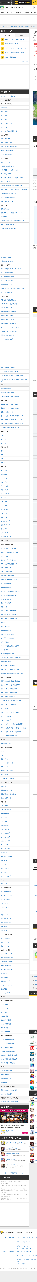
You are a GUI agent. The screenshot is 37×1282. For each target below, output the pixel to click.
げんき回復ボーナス (6, 954)
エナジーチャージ (6, 891)
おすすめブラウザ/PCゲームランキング (15, 1173)
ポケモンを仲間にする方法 (8, 595)
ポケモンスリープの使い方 (8, 560)
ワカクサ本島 (4, 1004)
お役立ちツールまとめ (7, 261)
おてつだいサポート (6, 899)
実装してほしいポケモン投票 (9, 1090)
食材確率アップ (5, 981)
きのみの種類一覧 (6, 798)
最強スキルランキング (7, 412)
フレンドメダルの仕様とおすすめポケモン (12, 375)
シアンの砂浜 (4, 1008)
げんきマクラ (4, 774)
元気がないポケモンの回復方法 (9, 615)
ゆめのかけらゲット (6, 923)
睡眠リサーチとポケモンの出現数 (10, 669)
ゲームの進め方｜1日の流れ (8, 548)
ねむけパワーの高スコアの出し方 (10, 579)
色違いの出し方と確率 (7, 315)
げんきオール (4, 903)
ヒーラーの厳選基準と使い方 (9, 736)
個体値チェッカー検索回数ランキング (11, 213)
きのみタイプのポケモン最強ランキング (12, 416)
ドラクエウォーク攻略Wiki (24, 1248)
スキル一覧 (4, 884)
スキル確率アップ (6, 977)
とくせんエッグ (5, 837)
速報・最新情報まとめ (7, 201)
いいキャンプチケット (7, 763)
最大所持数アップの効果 (8, 665)
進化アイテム (4, 759)
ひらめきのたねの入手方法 (8, 193)
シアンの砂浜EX (5, 139)
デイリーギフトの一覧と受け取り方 (11, 732)
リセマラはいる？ (6, 556)
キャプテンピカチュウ (7, 123)
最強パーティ (28, 12)
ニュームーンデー (6, 182)
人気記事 (7, 35)
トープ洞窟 (4, 1012)
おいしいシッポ (5, 848)
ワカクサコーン (5, 864)
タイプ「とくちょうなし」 (8, 638)
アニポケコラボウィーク (8, 166)
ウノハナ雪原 (4, 1016)
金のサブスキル (5, 938)
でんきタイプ (4, 486)
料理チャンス (4, 915)
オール (3, 462)
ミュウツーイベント (6, 162)
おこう (3, 755)
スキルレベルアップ (6, 985)
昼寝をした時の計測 (6, 572)
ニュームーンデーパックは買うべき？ (11, 185)
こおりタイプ (4, 490)
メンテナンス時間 (6, 720)
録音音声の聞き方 (6, 568)
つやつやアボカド (6, 876)
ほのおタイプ (4, 474)
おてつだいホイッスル (7, 771)
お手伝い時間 (4, 650)
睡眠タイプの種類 (6, 603)
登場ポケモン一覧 (6, 388)
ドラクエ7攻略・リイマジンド (25, 1242)
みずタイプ (4, 478)
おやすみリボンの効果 (7, 339)
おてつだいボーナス (6, 969)
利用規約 (19, 1232)
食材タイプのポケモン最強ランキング (11, 420)
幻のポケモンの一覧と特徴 (8, 312)
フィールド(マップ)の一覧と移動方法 (11, 700)
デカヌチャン (4, 111)
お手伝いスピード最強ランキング (10, 427)
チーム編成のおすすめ (7, 273)
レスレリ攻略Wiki (21, 1264)
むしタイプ (4, 513)
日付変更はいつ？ (6, 661)
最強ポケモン (20, 12)
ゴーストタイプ (5, 521)
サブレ (3, 751)
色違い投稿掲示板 (6, 1078)
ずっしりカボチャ (6, 872)
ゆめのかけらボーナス (7, 958)
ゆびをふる (4, 930)
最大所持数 (4, 989)
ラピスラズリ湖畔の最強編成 (9, 1055)
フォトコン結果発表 (6, 1094)
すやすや (3, 439)
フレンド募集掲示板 (10, 57)
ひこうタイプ (4, 505)
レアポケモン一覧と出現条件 (9, 304)
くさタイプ (4, 482)
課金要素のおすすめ (6, 284)
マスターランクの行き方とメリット (11, 327)
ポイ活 (11, 2)
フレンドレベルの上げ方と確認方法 (11, 657)
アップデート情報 (6, 716)
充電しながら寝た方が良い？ (9, 564)
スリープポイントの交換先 (8, 323)
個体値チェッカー (6, 209)
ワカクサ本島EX (5, 1032)
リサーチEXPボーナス (7, 961)
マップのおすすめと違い (8, 654)
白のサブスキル (5, 946)
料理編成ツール (5, 217)
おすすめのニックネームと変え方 (10, 712)
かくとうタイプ (5, 494)
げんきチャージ (5, 907)
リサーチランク (5, 642)
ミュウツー (4, 107)
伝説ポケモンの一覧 (6, 308)
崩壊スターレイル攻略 (22, 1246)
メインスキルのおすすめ (8, 276)
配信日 (3, 622)
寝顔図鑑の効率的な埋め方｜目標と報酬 (12, 673)
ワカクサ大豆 (4, 806)
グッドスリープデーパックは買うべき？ (12, 178)
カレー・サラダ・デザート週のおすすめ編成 (13, 728)
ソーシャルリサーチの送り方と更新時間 (12, 724)
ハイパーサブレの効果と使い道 (9, 371)
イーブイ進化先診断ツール (8, 224)
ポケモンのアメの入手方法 (8, 611)
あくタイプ (4, 529)
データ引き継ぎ (5, 708)
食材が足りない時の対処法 (8, 794)
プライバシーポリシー (30, 1232)
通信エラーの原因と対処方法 (9, 618)
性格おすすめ (4, 607)
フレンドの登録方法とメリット (9, 552)
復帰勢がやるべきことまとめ (9, 335)
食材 (2, 455)
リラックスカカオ (6, 809)
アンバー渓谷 (4, 1028)
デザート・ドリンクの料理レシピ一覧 (15, 48)
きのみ (3, 451)
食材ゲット (4, 926)
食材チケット (4, 767)
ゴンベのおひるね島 (6, 143)
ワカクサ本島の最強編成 (8, 1039)
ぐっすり (3, 443)
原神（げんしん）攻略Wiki (24, 1251)
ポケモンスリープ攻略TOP (8, 96)
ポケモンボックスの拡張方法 (9, 689)
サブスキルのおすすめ (7, 280)
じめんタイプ (4, 501)
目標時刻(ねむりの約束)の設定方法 (10, 681)
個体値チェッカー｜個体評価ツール (14, 39)
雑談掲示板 (4, 1082)
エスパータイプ (5, 509)
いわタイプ (4, 517)
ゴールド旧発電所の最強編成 (9, 1059)
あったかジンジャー (6, 856)
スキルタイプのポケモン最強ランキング (12, 424)
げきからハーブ (5, 841)
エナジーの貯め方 (6, 583)
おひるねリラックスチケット (9, 146)
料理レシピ (4, 786)
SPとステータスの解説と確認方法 (10, 591)
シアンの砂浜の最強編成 (8, 1043)
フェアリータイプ (6, 537)
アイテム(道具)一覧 (6, 743)
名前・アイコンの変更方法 (8, 696)
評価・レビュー (5, 626)
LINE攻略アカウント (6, 257)
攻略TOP (3, 12)
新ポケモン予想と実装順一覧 (9, 131)
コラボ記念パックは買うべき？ (9, 170)
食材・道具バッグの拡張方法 (9, 693)
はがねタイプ (4, 533)
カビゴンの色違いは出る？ (8, 634)
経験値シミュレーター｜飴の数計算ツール (12, 220)
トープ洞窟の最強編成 (7, 1047)
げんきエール (4, 911)
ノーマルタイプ (5, 470)
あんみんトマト (5, 845)
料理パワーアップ (6, 919)
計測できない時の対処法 (8, 575)
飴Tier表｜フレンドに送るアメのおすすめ (12, 288)
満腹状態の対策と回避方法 (8, 300)
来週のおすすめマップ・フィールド (11, 269)
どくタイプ (4, 497)
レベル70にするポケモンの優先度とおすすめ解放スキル (14, 380)
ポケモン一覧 (11, 12)
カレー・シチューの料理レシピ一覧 (14, 52)
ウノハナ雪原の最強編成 (8, 1051)
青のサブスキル (5, 942)
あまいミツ (4, 852)
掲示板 (22, 35)
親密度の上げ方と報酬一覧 (8, 704)
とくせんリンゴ (5, 833)
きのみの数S (4, 973)
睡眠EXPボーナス (6, 965)
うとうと (3, 435)
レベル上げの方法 (6, 599)
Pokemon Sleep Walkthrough (9, 1102)
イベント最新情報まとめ (8, 197)
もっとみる (25, 61)
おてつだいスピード (6, 993)
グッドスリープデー (6, 174)
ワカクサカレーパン (6, 154)
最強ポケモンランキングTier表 (9, 404)
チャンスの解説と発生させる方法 (10, 646)
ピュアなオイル (5, 829)
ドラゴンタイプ (5, 525)
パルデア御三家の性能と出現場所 (10, 396)
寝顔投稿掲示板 (5, 1074)
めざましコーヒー (6, 868)
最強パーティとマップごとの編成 (10, 408)
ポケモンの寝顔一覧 (6, 292)
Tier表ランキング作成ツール (9, 228)
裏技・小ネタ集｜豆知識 (8, 368)
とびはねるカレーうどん (8, 150)
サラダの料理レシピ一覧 (11, 44)
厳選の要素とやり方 (6, 630)
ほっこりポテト (5, 821)
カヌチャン (4, 119)
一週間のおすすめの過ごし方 (9, 331)
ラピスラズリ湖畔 (6, 1020)
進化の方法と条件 (6, 587)
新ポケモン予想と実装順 (8, 392)
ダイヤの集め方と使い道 (8, 319)
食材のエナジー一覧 (6, 790)
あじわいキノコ (5, 860)
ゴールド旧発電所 (6, 1024)
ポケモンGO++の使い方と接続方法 (10, 685)
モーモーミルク (5, 813)
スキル (3, 458)
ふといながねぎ (5, 825)
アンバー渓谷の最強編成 (8, 1063)
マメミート (4, 817)
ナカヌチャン (4, 115)
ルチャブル (4, 127)
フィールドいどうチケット (8, 778)
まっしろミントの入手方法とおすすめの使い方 (14, 189)
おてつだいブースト (6, 895)
